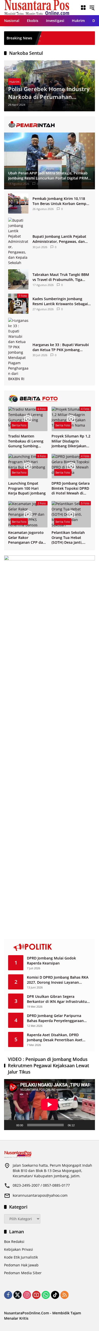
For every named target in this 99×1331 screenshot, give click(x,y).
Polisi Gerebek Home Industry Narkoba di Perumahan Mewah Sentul (49, 93)
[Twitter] (17, 1295)
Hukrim (14, 82)
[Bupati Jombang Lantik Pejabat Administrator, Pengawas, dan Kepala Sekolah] (18, 241)
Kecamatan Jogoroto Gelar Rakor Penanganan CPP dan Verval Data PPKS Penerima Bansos (26, 537)
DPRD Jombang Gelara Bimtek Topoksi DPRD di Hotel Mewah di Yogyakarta (71, 488)
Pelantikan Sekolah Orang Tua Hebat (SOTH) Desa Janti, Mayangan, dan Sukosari (68, 537)
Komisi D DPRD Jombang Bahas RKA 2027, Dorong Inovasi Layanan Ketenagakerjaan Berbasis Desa (57, 980)
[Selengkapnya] (49, 124)
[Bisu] (80, 1125)
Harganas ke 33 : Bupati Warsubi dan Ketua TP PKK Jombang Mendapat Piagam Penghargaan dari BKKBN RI (60, 347)
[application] (49, 1104)
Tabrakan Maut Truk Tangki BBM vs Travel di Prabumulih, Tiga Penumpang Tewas (60, 277)
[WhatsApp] (46, 1295)
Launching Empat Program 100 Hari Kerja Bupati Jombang (27, 488)
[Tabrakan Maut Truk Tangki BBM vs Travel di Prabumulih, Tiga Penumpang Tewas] (18, 279)
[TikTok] (55, 1295)
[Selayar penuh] (88, 1125)
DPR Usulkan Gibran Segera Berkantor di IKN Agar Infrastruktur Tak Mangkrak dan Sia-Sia (57, 999)
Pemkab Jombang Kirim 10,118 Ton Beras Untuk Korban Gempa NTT (60, 201)
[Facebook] (8, 1295)
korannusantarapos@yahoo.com (40, 1195)
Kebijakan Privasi (18, 1249)
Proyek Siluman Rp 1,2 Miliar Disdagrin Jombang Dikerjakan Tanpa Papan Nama (71, 441)
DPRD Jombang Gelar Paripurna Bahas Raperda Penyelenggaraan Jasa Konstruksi (55, 1018)
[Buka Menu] (83, 8)
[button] (92, 8)
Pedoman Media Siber (23, 1272)
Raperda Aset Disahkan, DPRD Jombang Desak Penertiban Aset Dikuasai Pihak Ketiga (54, 1037)
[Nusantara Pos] (36, 7)
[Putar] (10, 1125)
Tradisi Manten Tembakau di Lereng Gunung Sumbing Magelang (25, 441)
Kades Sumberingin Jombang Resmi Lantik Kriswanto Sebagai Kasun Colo (60, 301)
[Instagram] (27, 1295)
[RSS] (64, 1295)
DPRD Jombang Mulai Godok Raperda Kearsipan (51, 960)
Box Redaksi (14, 1241)
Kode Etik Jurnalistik (21, 1257)
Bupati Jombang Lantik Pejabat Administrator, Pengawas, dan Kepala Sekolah (59, 239)
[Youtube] (36, 1295)
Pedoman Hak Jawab (21, 1265)
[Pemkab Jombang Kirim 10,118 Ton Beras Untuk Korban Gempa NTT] (18, 203)
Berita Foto (19, 425)
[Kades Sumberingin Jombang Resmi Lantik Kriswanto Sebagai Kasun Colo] (92, 38)
